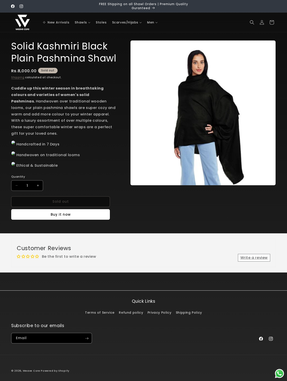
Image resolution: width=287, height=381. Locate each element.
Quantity (18, 177)
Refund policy (131, 312)
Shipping (17, 77)
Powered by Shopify (55, 370)
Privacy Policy (159, 312)
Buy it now (61, 214)
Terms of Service (100, 312)
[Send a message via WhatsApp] (279, 373)
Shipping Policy (189, 312)
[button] (82, 22)
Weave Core (31, 370)
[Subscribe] (87, 338)
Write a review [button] (254, 257)
